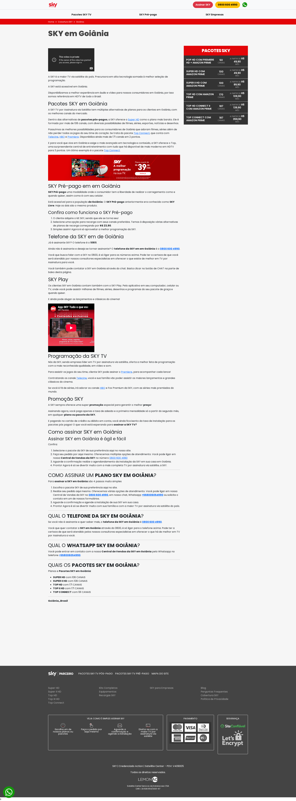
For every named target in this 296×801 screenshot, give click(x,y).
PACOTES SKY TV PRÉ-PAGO (132, 673)
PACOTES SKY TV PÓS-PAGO (95, 673)
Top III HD (54, 699)
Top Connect (142, 133)
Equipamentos (107, 691)
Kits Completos (108, 688)
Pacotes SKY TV (81, 14)
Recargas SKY (107, 695)
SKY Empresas (215, 14)
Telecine (53, 137)
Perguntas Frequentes (214, 691)
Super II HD (54, 691)
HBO (62, 137)
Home (51, 22)
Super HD (133, 119)
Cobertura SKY (65, 22)
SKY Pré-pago (148, 14)
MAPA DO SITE (160, 673)
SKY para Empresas (161, 688)
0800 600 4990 (227, 4)
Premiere (73, 137)
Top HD (52, 695)
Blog (203, 688)
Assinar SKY (202, 4)
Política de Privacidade (214, 699)
